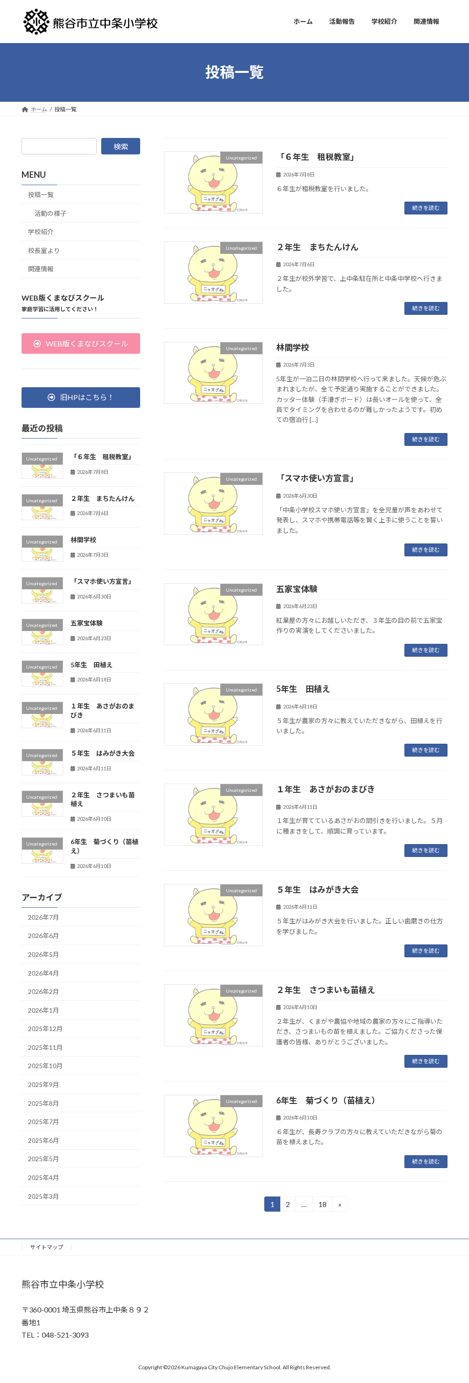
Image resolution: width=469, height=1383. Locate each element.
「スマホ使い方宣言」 (317, 478)
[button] (81, 343)
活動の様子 (50, 213)
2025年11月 (45, 1047)
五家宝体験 (296, 589)
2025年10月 (45, 1066)
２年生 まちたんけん (317, 247)
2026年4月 (43, 973)
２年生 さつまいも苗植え (325, 990)
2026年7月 (43, 917)
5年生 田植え (303, 689)
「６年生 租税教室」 (317, 157)
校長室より (44, 250)
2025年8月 (43, 1103)
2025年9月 (43, 1084)
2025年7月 (43, 1121)
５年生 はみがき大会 (317, 889)
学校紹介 (41, 232)
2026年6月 (43, 935)
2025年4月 (43, 1177)
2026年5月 (43, 954)
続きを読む (426, 207)
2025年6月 (43, 1140)
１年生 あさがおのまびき (325, 789)
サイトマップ (46, 1247)
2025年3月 (43, 1196)
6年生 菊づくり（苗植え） (328, 1100)
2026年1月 (43, 1010)
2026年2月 (43, 991)
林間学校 (292, 347)
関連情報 (41, 269)
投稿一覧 (41, 194)
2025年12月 (45, 1028)
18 (321, 1206)
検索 (121, 146)
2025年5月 (43, 1159)
